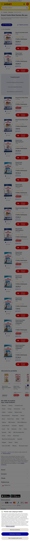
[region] (15, 525)
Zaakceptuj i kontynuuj (15, 534)
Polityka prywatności (10, 526)
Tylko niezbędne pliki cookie (15, 538)
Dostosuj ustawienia (15, 529)
